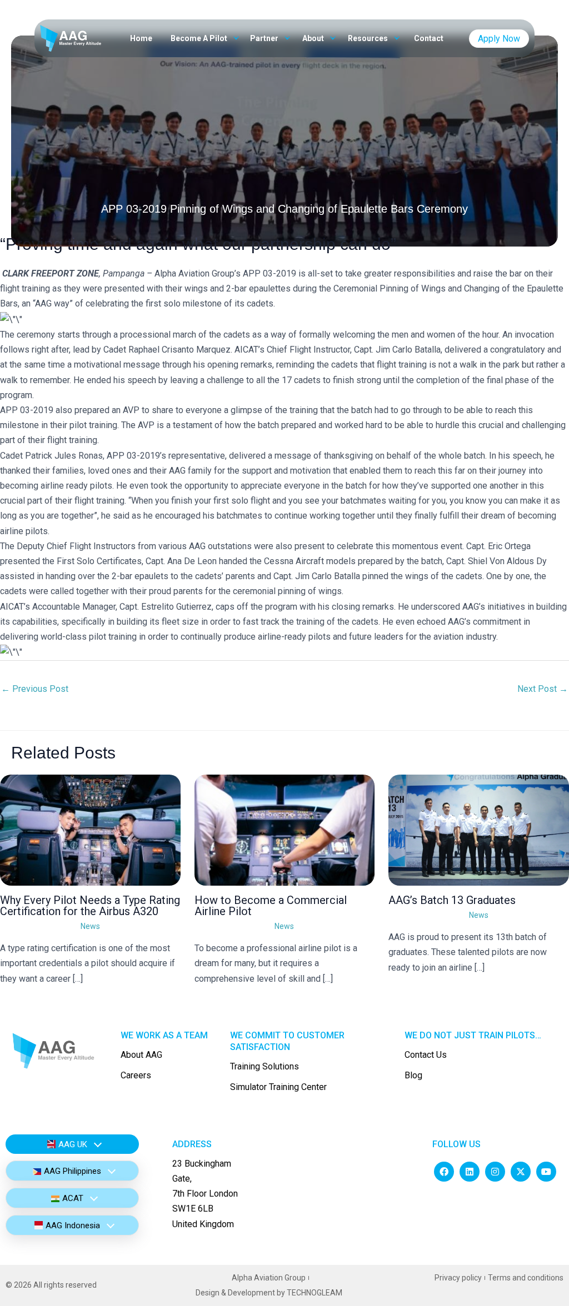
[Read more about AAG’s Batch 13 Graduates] (478, 829)
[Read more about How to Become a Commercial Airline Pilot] (284, 829)
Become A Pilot (200, 38)
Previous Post (34, 689)
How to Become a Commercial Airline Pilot (270, 905)
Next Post (542, 689)
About (314, 38)
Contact (428, 38)
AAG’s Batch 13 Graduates (452, 900)
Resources (369, 38)
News (90, 926)
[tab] (72, 1144)
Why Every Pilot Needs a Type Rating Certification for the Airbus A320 (90, 905)
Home (141, 38)
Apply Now (499, 38)
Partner (265, 38)
